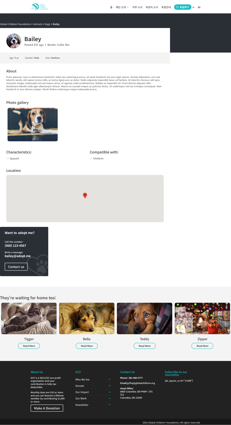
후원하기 (184, 7)
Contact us (16, 266)
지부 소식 (137, 7)
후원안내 (166, 7)
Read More (29, 345)
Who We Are (82, 379)
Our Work (81, 398)
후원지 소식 (152, 7)
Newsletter (81, 405)
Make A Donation (47, 408)
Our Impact (82, 392)
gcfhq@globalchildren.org (141, 383)
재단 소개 (121, 7)
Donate (79, 386)
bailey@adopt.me (18, 256)
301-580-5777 (136, 377)
